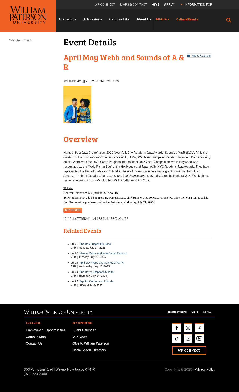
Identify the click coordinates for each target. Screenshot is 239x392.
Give (155, 4)
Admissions (92, 19)
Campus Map (36, 336)
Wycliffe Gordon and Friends (96, 281)
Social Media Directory (89, 349)
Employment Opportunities (46, 329)
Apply (169, 4)
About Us (143, 19)
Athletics (162, 19)
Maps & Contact (133, 4)
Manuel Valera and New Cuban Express (103, 253)
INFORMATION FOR (198, 4)
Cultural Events (187, 19)
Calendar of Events (21, 40)
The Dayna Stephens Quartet (97, 272)
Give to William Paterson (90, 343)
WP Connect (189, 350)
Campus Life (119, 19)
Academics (67, 19)
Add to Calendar (200, 55)
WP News (79, 336)
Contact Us (34, 343)
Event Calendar (84, 329)
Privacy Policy (205, 369)
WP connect (104, 4)
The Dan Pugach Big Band (95, 244)
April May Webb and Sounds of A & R (102, 262)
